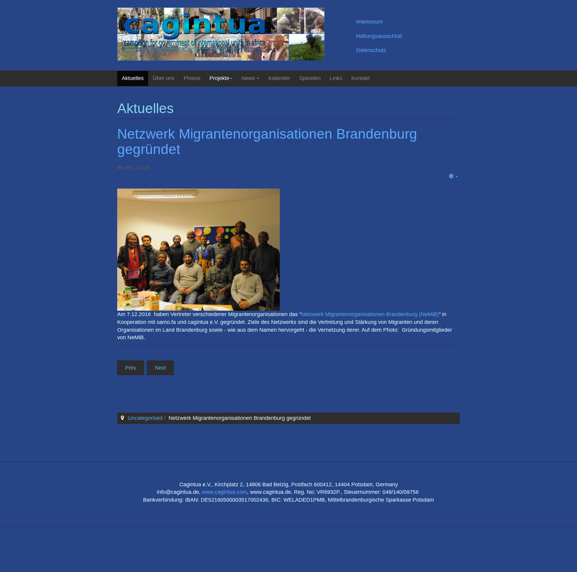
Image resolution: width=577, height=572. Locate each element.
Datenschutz (371, 50)
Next (160, 368)
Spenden (310, 78)
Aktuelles (133, 78)
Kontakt (360, 78)
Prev (130, 368)
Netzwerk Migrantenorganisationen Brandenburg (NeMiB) (370, 314)
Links (336, 78)
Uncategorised (145, 418)
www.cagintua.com (224, 492)
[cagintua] (221, 34)
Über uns (164, 78)
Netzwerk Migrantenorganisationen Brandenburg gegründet (267, 141)
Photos (192, 78)
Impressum (369, 22)
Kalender (279, 78)
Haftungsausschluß (379, 36)
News (248, 78)
